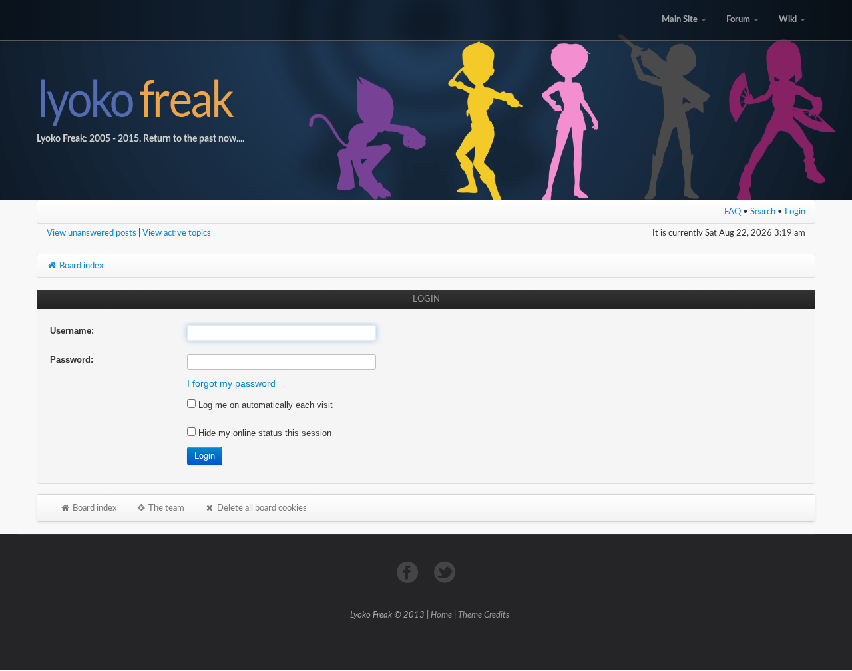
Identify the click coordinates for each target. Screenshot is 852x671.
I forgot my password (231, 384)
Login (795, 212)
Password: (71, 360)
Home (441, 615)
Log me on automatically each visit (264, 405)
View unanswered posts (91, 233)
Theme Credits (483, 615)
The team (165, 508)
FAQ (732, 212)
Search (762, 212)
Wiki (789, 19)
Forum (739, 19)
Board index (80, 266)
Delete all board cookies (261, 508)
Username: (72, 331)
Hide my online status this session (263, 433)
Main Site (681, 19)
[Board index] (426, 100)
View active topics (176, 233)
